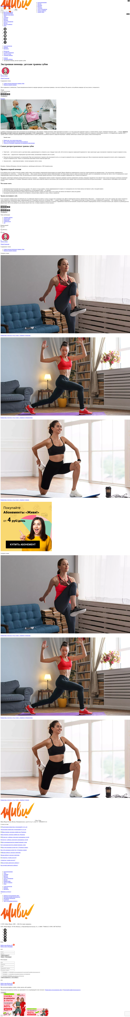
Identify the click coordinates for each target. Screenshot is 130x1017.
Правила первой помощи (10, 84)
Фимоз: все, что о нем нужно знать (13, 140)
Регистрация (8, 957)
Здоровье (40, 8)
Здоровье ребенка (8, 55)
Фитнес (39, 3)
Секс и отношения (42, 9)
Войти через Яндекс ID (7, 945)
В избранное (4, 96)
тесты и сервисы (42, 10)
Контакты (6, 48)
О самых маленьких (9, 52)
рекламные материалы (9, 898)
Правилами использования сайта (53, 989)
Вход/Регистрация (8, 12)
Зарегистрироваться (5, 977)
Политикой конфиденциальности (71, 989)
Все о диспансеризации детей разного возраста (16, 141)
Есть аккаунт (15, 977)
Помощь (6, 47)
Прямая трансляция (9, 14)
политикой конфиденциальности (31, 972)
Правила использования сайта (11, 895)
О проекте (6, 899)
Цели (5, 25)
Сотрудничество (8, 46)
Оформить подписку (6, 6)
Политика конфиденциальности (12, 897)
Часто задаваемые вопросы (10, 901)
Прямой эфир (7, 881)
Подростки (6, 51)
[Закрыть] (2, 1015)
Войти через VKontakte (7, 946)
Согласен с (16, 974)
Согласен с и (21, 972)
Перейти (3, 98)
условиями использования (15, 972)
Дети (5, 16)
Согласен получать (13, 976)
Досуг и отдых (7, 54)
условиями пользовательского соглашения (19, 974)
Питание (40, 5)
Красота (40, 6)
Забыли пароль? (5, 955)
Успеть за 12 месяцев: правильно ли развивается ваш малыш (19, 143)
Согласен (3, 992)
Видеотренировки (8, 13)
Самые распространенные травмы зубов (14, 83)
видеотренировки (42, 2)
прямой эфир (41, 12)
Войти (2, 957)
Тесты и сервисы (8, 24)
